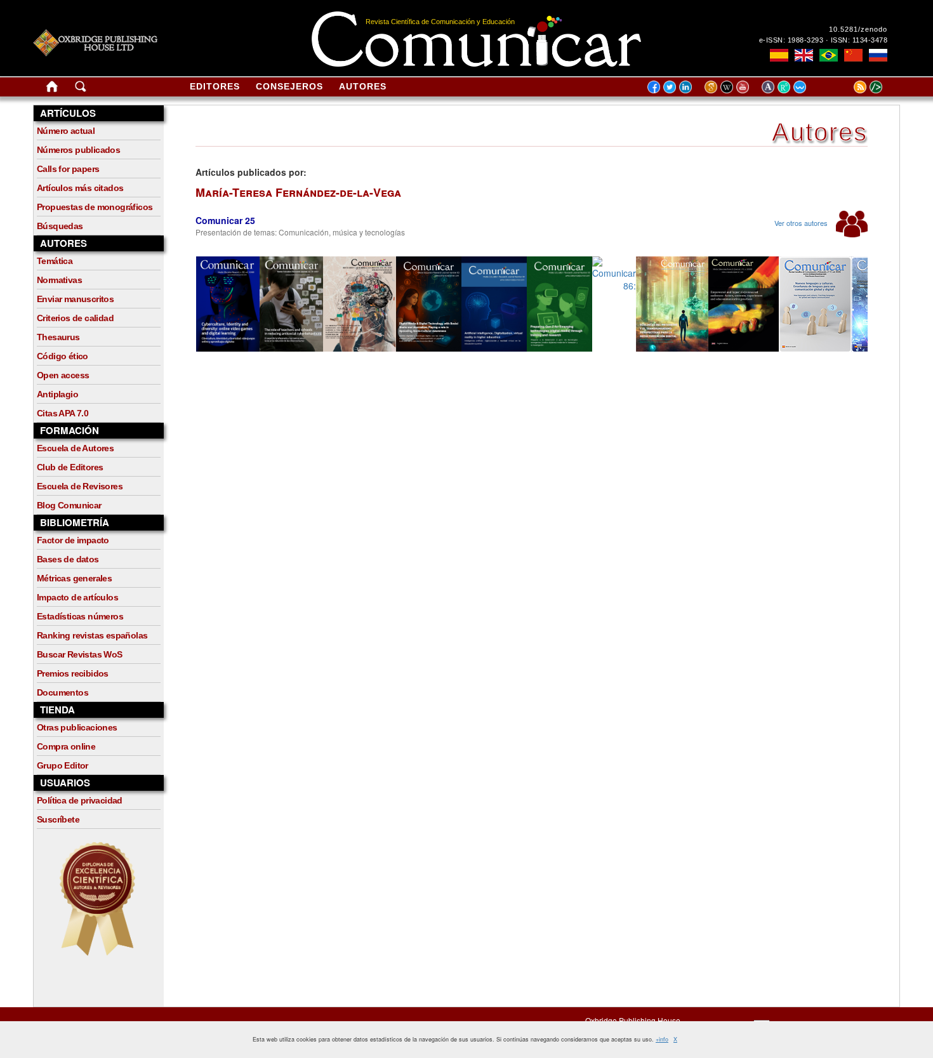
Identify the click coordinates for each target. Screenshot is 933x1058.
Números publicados (78, 150)
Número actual (66, 131)
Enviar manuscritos (75, 299)
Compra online (66, 746)
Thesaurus (58, 337)
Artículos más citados (80, 188)
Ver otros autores (802, 223)
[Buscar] (80, 89)
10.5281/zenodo (858, 29)
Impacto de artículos (77, 597)
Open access (63, 375)
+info (662, 1039)
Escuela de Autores (75, 448)
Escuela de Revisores (79, 486)
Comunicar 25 (225, 220)
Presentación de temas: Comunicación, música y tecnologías (300, 232)
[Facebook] (653, 86)
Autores (363, 86)
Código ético (62, 356)
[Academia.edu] (769, 86)
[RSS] (844, 86)
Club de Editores (70, 467)
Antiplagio (57, 394)
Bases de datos (68, 559)
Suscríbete (58, 819)
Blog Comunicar (69, 505)
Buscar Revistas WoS (79, 654)
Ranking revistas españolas (92, 635)
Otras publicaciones (77, 727)
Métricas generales (74, 578)
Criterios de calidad (75, 318)
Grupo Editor (62, 765)
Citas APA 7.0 (62, 413)
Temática (54, 261)
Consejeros (289, 86)
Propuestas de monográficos (94, 207)
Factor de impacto (73, 540)
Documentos (62, 692)
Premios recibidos (73, 673)
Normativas (59, 280)
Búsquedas (60, 226)
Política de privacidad (79, 800)
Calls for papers (68, 169)
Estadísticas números (80, 616)
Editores (215, 86)
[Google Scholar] (712, 86)
